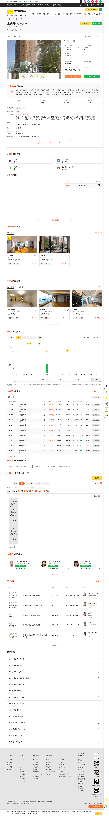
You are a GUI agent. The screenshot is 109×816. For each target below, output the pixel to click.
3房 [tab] (73, 41)
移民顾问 (40, 5)
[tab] (10, 232)
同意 (98, 813)
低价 (21, 769)
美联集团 (9, 5)
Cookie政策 (34, 814)
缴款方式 (35, 779)
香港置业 (80, 781)
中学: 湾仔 (26, 115)
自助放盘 (35, 760)
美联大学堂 (81, 788)
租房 (21, 776)
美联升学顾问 (81, 776)
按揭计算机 (36, 771)
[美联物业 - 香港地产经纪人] (16, 13)
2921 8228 (55, 636)
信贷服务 (53, 5)
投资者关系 (10, 762)
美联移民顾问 (81, 774)
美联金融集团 (81, 771)
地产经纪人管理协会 (64, 774)
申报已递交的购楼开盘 (65, 776)
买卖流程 (22, 781)
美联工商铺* (81, 764)
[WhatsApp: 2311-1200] (100, 1)
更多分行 (97, 581)
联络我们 (35, 769)
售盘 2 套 (73, 76)
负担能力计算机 (37, 774)
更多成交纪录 (96, 391)
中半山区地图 (54, 220)
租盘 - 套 (92, 76)
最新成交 (48, 764)
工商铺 (15, 5)
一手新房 (22, 760)
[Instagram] (98, 754)
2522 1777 (55, 595)
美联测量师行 (81, 779)
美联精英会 (62, 767)
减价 (21, 767)
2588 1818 (55, 605)
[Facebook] (95, 758)
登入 (80, 5)
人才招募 (9, 767)
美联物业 (80, 760)
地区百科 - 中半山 (55, 142)
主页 (8, 19)
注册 (85, 5)
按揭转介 (47, 5)
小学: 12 (18, 115)
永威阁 (20, 19)
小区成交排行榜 (50, 771)
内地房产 (21, 5)
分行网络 (35, 764)
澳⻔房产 (27, 5)
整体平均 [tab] (67, 41)
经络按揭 (80, 783)
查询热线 (35, 767)
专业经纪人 (36, 762)
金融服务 (34, 5)
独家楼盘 (22, 774)
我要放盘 (97, 806)
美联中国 (80, 767)
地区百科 (48, 774)
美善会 (61, 771)
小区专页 (14, 19)
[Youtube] (98, 758)
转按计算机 (36, 776)
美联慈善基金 (63, 769)
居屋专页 (22, 779)
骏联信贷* (81, 790)
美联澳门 (80, 769)
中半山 (28, 90)
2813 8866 (55, 615)
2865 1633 (55, 625)
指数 (47, 760)
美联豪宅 (22, 771)
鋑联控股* (81, 762)
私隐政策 (93, 803)
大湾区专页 (62, 762)
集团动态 (9, 764)
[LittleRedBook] (96, 772)
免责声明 (86, 803)
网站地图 (9, 769)
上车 (21, 764)
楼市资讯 (61, 764)
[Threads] (95, 754)
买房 (21, 762)
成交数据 (48, 769)
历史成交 (85, 23)
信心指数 (48, 762)
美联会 (59, 5)
